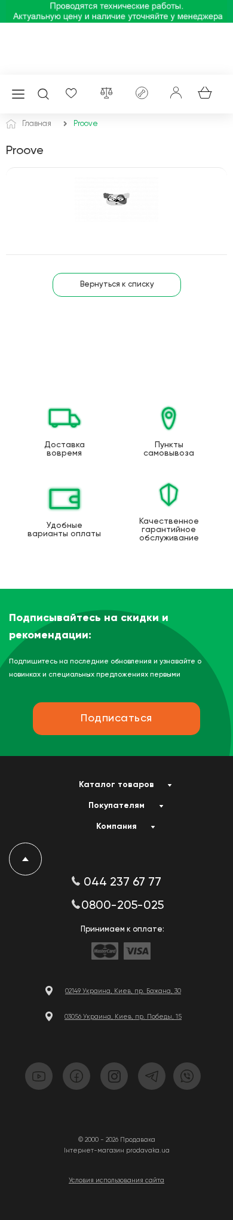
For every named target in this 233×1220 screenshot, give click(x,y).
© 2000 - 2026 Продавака (116, 1139)
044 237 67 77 (122, 883)
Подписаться (116, 718)
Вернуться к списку (117, 284)
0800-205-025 (122, 906)
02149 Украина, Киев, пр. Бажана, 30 (123, 991)
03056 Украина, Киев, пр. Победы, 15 (123, 1016)
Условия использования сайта (116, 1180)
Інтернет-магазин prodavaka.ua (117, 1150)
